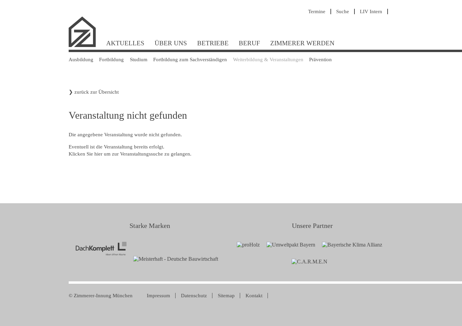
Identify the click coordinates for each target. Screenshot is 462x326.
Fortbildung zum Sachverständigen (190, 59)
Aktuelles (125, 43)
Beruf (249, 43)
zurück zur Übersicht (96, 92)
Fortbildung (111, 59)
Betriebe (213, 43)
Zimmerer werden (302, 43)
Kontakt (254, 295)
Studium (138, 59)
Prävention (320, 59)
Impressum (158, 295)
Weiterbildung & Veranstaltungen (268, 59)
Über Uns (171, 43)
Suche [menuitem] (342, 11)
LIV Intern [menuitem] (371, 11)
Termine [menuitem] (316, 11)
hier (98, 154)
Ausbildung (81, 59)
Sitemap (226, 295)
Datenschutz (194, 295)
